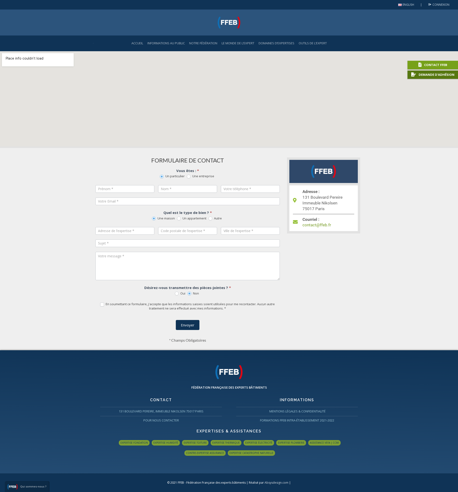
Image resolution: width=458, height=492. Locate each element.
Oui (182, 293)
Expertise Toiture (195, 442)
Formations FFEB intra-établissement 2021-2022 (297, 420)
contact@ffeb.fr (316, 225)
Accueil (137, 43)
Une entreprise (203, 176)
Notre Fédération (203, 43)
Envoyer (187, 325)
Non (195, 293)
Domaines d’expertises (276, 43)
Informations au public (166, 43)
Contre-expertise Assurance (205, 453)
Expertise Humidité (165, 442)
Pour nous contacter (161, 420)
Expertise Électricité (258, 442)
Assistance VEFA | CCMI (324, 442)
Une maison (166, 218)
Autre (217, 218)
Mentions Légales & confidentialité (297, 411)
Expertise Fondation (134, 442)
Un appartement (194, 218)
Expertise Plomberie (291, 442)
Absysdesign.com (276, 483)
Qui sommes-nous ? (33, 486)
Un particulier (175, 176)
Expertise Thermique (226, 442)
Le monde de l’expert (238, 43)
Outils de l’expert (313, 43)
